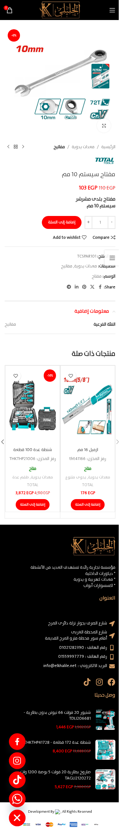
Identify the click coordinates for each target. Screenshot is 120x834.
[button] (88, 504)
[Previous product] (23, 147)
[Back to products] (15, 147)
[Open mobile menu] (112, 10)
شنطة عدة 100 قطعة (32, 449)
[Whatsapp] (17, 799)
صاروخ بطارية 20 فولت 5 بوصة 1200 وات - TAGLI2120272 (54, 775)
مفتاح (97, 276)
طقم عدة (20, 477)
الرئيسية (108, 147)
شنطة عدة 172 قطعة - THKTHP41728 (57, 743)
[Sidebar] (112, 258)
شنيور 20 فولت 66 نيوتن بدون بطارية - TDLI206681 (57, 716)
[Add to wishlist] (70, 375)
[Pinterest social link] (84, 287)
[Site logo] (60, 9)
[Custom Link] (17, 741)
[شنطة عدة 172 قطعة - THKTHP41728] (105, 750)
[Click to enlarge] (104, 125)
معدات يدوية (83, 147)
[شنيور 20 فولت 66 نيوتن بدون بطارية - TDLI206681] (105, 720)
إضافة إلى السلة (61, 222)
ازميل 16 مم (87, 449)
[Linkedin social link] (76, 287)
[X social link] (92, 287)
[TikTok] (17, 779)
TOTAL (87, 485)
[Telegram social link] (69, 287)
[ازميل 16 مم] (87, 405)
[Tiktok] (87, 682)
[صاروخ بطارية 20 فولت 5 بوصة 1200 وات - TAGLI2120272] (105, 779)
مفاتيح (59, 147)
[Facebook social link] (100, 287)
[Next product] (8, 147)
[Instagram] (99, 682)
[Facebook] (111, 682)
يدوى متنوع (75, 477)
